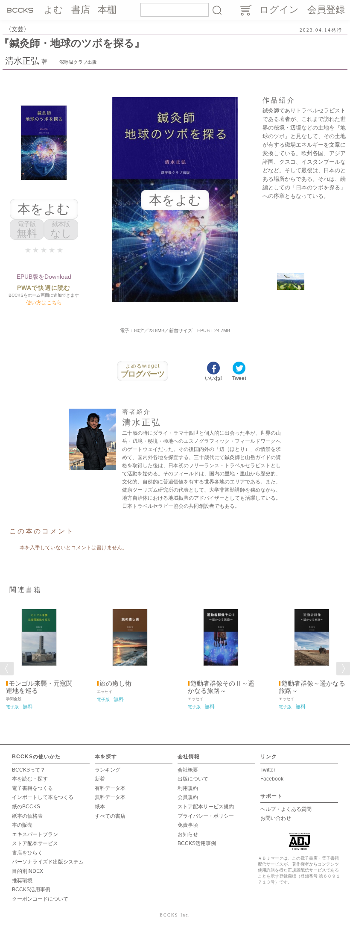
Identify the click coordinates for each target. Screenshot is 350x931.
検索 (217, 10)
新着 (100, 779)
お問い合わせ (275, 818)
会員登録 (326, 9)
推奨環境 (22, 881)
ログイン (279, 9)
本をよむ (44, 209)
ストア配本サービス (35, 843)
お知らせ (188, 834)
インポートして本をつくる (42, 797)
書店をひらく (27, 853)
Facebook (271, 779)
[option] (39, 656)
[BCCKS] (21, 10)
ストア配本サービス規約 (206, 807)
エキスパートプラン (35, 834)
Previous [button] (7, 668)
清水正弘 (22, 60)
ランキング (107, 770)
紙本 (100, 807)
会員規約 (188, 797)
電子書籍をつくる (32, 788)
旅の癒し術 (115, 683)
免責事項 (188, 825)
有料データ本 (110, 788)
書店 (80, 9)
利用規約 (188, 788)
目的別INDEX (27, 871)
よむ (53, 9)
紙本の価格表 (27, 816)
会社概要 (188, 770)
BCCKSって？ (28, 770)
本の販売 (22, 825)
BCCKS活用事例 (31, 890)
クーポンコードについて (40, 899)
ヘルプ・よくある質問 (286, 809)
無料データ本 (110, 797)
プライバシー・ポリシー (206, 816)
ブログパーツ (143, 370)
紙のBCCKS (26, 807)
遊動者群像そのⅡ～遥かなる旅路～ (221, 687)
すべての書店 (110, 816)
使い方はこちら (44, 303)
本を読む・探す (30, 779)
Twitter (267, 770)
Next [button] (343, 668)
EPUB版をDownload (44, 276)
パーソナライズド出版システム (48, 862)
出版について (193, 779)
